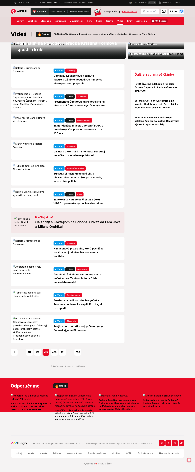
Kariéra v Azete (74, 453)
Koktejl (19, 453)
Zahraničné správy (75, 168)
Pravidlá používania (97, 453)
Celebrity (32, 21)
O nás (31, 453)
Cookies (116, 453)
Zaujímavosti (76, 21)
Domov (20, 21)
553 (78, 352)
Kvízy (129, 21)
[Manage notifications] (189, 460)
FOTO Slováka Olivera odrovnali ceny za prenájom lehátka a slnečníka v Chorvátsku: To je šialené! (105, 34)
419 (46, 352)
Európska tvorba (145, 453)
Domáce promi (83, 120)
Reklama (57, 453)
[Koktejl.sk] (19, 11)
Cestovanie (82, 269)
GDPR (129, 453)
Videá (120, 21)
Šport (99, 21)
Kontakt (43, 453)
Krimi (89, 21)
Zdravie (109, 21)
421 (62, 352)
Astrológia (141, 21)
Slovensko (46, 21)
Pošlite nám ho (129, 11)
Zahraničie (60, 21)
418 (38, 352)
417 (29, 352)
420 (54, 352)
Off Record (160, 21)
